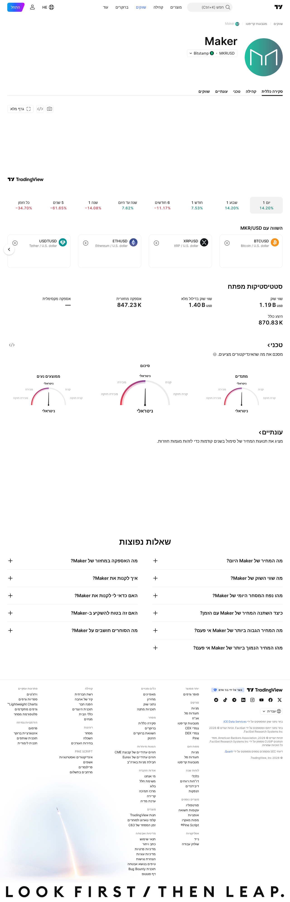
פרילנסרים (86, 767)
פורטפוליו (192, 805)
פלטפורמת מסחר (25, 714)
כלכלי (195, 776)
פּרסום (33, 728)
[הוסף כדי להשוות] (227, 243)
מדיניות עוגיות (146, 854)
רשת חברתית (84, 694)
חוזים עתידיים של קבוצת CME (135, 752)
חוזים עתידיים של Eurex (139, 757)
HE (44, 7)
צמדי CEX (192, 728)
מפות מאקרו (190, 820)
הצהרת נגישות (146, 859)
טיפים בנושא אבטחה (142, 864)
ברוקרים (122, 7)
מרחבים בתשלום (81, 772)
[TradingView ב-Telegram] (234, 700)
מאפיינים (149, 694)
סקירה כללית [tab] (272, 91)
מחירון (151, 699)
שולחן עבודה (190, 844)
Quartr (229, 751)
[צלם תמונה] (49, 109)
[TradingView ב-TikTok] (225, 700)
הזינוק (152, 738)
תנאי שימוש (148, 839)
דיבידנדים (192, 786)
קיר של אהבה (84, 699)
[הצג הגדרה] (268, 299)
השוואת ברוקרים (144, 733)
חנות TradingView (143, 815)
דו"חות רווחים (189, 781)
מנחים (88, 719)
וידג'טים (32, 694)
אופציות (193, 815)
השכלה (88, 738)
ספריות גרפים (28, 699)
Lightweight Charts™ (22, 704)
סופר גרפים (191, 694)
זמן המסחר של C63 (142, 825)
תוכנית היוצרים (82, 709)
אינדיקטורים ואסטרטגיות (76, 757)
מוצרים (176, 7)
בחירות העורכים (82, 743)
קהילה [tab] (251, 91)
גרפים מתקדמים (26, 709)
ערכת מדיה (148, 801)
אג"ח (195, 718)
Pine (196, 738)
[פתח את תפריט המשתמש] (32, 7)
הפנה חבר (86, 704)
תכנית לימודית (27, 743)
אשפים (88, 762)
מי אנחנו (150, 776)
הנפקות (194, 791)
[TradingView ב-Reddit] (216, 700)
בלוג (153, 786)
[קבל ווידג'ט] (40, 109)
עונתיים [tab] (221, 91)
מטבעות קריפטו (188, 723)
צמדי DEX (192, 733)
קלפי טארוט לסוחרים (142, 820)
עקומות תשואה (189, 810)
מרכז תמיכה (147, 791)
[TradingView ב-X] (279, 700)
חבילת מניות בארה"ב (141, 762)
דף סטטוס (149, 874)
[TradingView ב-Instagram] (252, 700)
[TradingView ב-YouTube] (261, 700)
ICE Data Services (235, 721)
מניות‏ (195, 708)
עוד (105, 7)
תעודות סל (191, 713)
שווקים (141, 7)
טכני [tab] (236, 91)
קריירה (151, 796)
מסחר (89, 733)
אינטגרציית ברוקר (25, 733)
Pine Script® (190, 825)
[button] (167, 7)
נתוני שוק (149, 704)
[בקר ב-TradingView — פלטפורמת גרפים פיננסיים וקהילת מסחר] (25, 179)
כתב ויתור (149, 844)
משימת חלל (148, 781)
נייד (196, 839)
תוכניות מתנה (146, 709)
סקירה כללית (147, 723)
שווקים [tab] (204, 91)
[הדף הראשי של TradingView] (279, 7)
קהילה (158, 7)
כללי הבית (86, 714)
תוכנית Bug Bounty (142, 869)
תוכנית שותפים (27, 738)
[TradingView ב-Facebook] (270, 700)
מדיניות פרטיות (145, 849)
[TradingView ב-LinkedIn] (243, 700)
